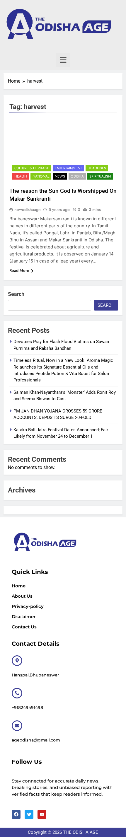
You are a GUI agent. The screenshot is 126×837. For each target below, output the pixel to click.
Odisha (77, 176)
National (41, 176)
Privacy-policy (28, 606)
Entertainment (68, 168)
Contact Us (24, 627)
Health (20, 176)
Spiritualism (100, 176)
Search (16, 294)
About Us (22, 596)
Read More (19, 270)
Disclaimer (23, 616)
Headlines (97, 168)
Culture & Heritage (31, 168)
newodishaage (27, 209)
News (60, 176)
